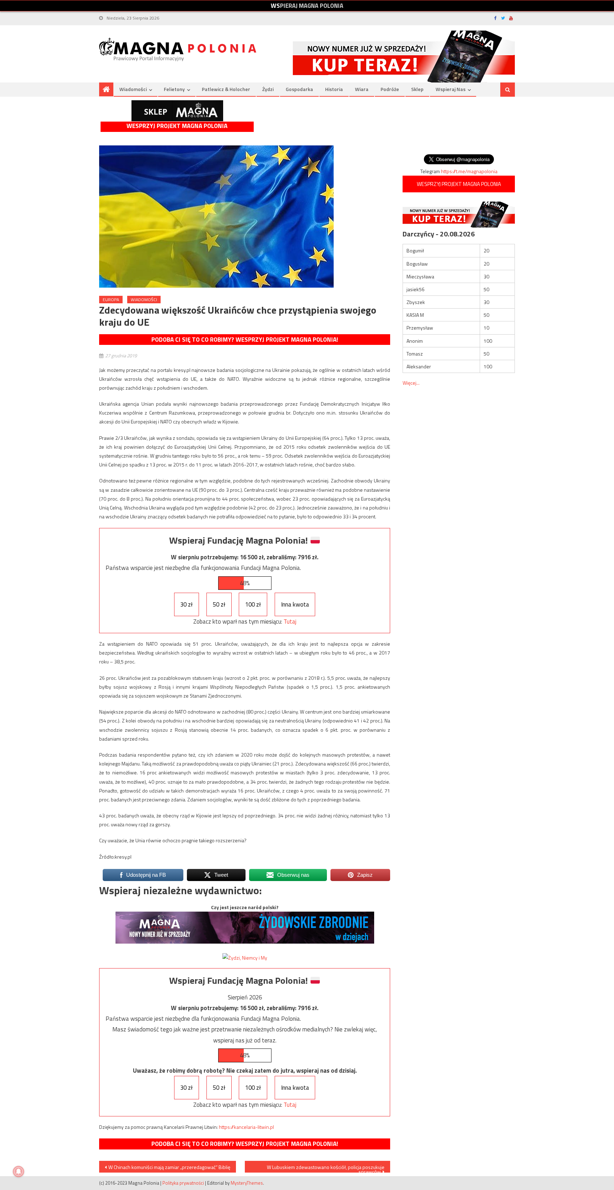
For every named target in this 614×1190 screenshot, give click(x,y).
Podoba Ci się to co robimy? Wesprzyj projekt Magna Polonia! (244, 339)
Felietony (174, 89)
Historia (334, 89)
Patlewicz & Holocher (226, 89)
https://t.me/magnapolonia (469, 171)
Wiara (361, 89)
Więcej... (411, 382)
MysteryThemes (247, 1182)
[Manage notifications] (18, 1171)
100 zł (253, 604)
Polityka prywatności (183, 1182)
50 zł (219, 604)
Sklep (417, 89)
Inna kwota (295, 604)
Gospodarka (299, 89)
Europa (111, 299)
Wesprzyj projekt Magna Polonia (176, 126)
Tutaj (290, 621)
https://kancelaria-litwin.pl (246, 1127)
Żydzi (268, 89)
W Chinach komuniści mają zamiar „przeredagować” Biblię (169, 1167)
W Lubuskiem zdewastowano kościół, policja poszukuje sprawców (325, 1168)
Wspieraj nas (450, 89)
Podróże (390, 89)
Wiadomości (133, 89)
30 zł (186, 604)
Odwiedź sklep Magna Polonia (177, 110)
